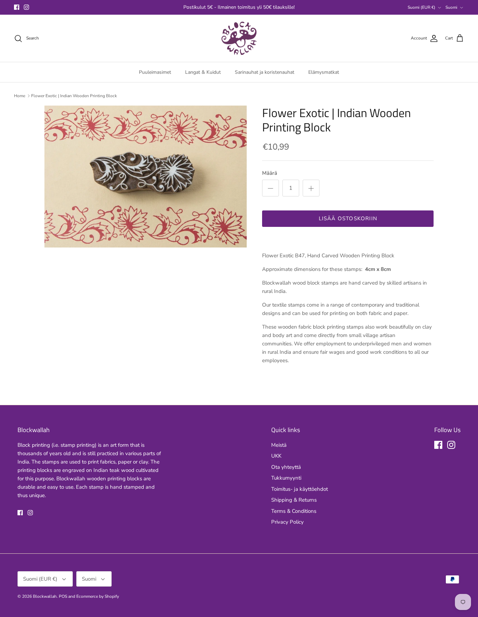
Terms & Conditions (293, 511)
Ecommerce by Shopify (97, 596)
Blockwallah (45, 596)
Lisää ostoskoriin (348, 218)
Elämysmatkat (323, 72)
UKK (276, 455)
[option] (145, 176)
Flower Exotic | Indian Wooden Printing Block (74, 96)
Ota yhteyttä (286, 467)
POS (63, 596)
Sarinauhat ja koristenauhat (264, 72)
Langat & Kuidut (203, 72)
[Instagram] (26, 7)
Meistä (279, 445)
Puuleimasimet (155, 72)
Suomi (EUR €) (421, 7)
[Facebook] (16, 7)
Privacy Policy (287, 521)
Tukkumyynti (286, 477)
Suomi (451, 7)
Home (19, 96)
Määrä (269, 173)
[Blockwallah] (239, 38)
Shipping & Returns (294, 499)
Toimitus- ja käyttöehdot (299, 489)
